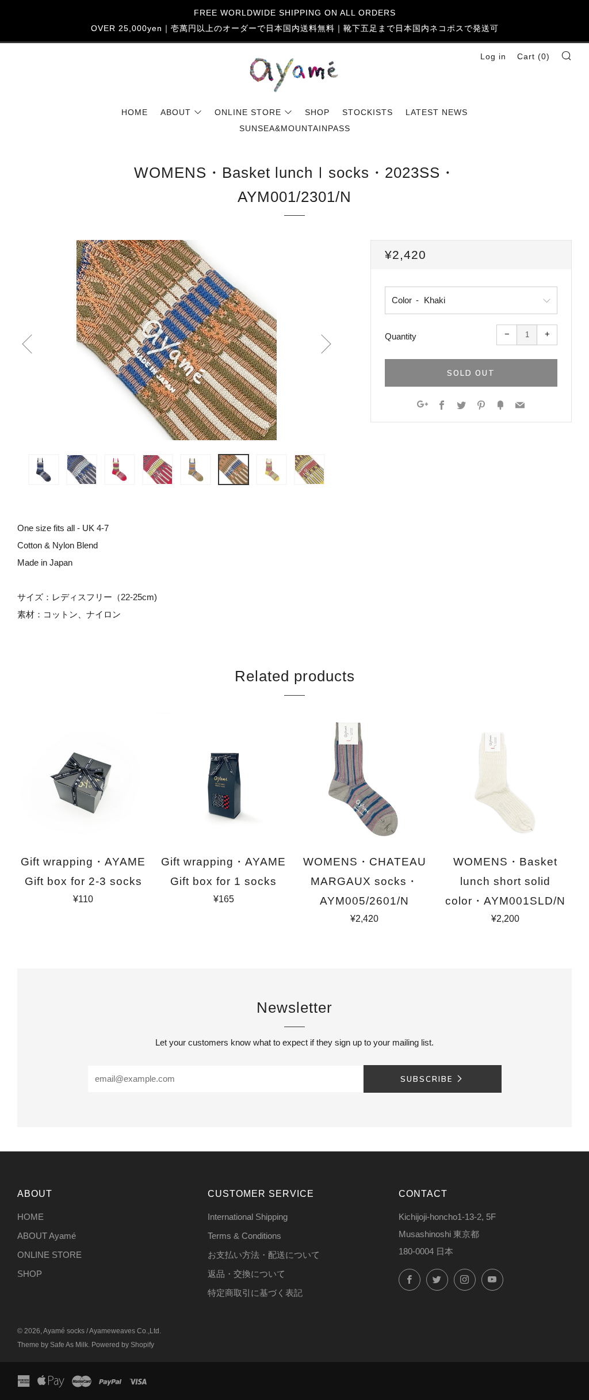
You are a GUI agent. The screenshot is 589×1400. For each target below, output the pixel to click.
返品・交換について (246, 1274)
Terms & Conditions (244, 1236)
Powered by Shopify (122, 1345)
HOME (134, 112)
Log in (493, 56)
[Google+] (422, 406)
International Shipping (248, 1217)
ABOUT (175, 112)
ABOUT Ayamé (46, 1236)
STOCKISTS (367, 112)
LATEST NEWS (437, 112)
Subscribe (426, 1079)
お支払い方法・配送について (264, 1255)
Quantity (400, 336)
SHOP (317, 112)
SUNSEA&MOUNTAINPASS (294, 128)
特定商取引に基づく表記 (255, 1293)
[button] (43, 469)
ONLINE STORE (248, 112)
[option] (177, 340)
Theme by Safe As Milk (52, 1345)
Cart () (533, 56)
